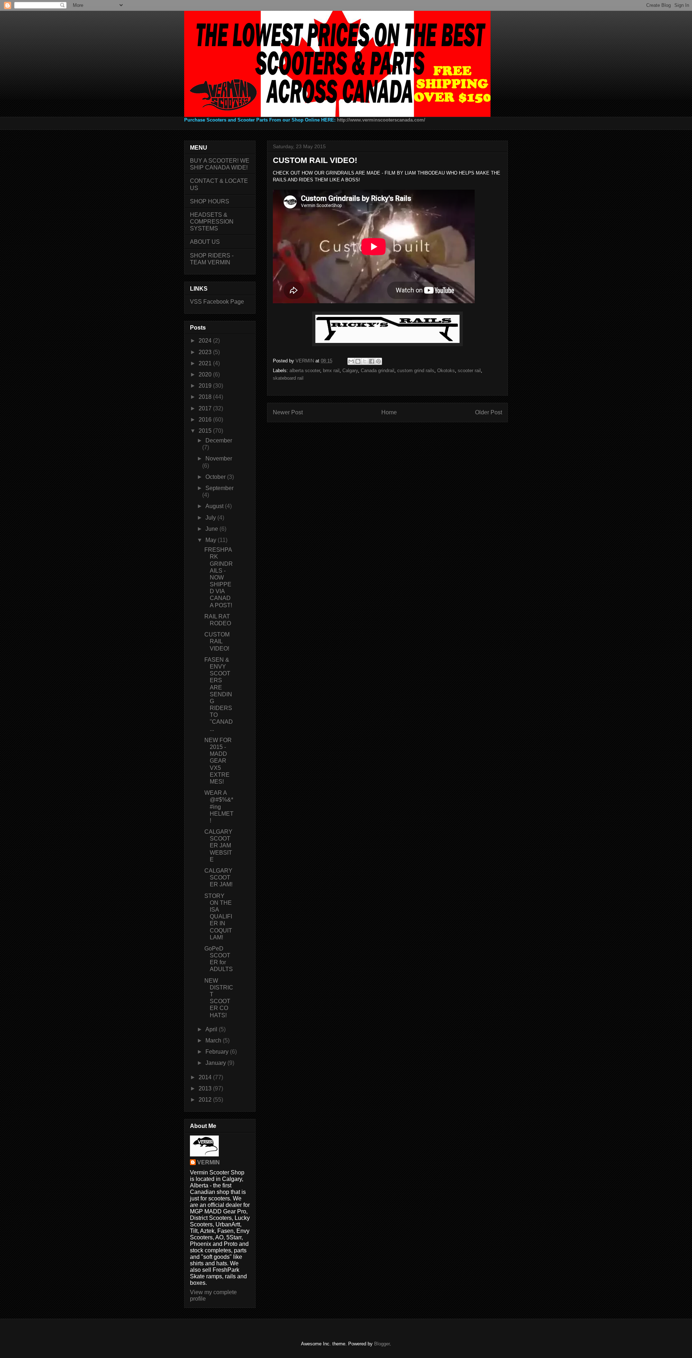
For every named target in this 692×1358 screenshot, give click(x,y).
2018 (206, 397)
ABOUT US (205, 242)
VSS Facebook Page (217, 302)
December (218, 440)
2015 (206, 431)
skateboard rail (288, 378)
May (211, 540)
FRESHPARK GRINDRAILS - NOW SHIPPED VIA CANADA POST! (218, 577)
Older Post (488, 412)
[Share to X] (364, 361)
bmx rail (331, 370)
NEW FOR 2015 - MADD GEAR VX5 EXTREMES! (218, 761)
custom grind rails (415, 370)
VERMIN (208, 1162)
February (217, 1052)
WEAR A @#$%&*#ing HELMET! (219, 807)
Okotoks (446, 370)
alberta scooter (304, 370)
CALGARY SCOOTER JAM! (218, 877)
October (216, 477)
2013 (206, 1088)
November (218, 458)
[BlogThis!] (357, 361)
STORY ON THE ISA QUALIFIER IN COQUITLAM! (218, 916)
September (219, 488)
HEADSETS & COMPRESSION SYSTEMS (212, 222)
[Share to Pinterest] (378, 361)
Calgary (350, 370)
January (216, 1063)
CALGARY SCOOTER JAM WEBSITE (218, 846)
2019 (206, 386)
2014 (206, 1077)
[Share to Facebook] (371, 361)
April (212, 1029)
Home (389, 412)
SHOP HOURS (209, 201)
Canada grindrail (377, 370)
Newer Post (288, 412)
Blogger (382, 1343)
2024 (206, 341)
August (215, 506)
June (212, 529)
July (211, 518)
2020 (206, 374)
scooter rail (469, 370)
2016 (206, 419)
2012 (206, 1100)
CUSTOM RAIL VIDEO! (217, 641)
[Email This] (351, 361)
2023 (206, 352)
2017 (206, 408)
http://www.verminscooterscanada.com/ (381, 120)
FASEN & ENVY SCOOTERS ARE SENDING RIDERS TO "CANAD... (218, 694)
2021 (206, 363)
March (214, 1040)
